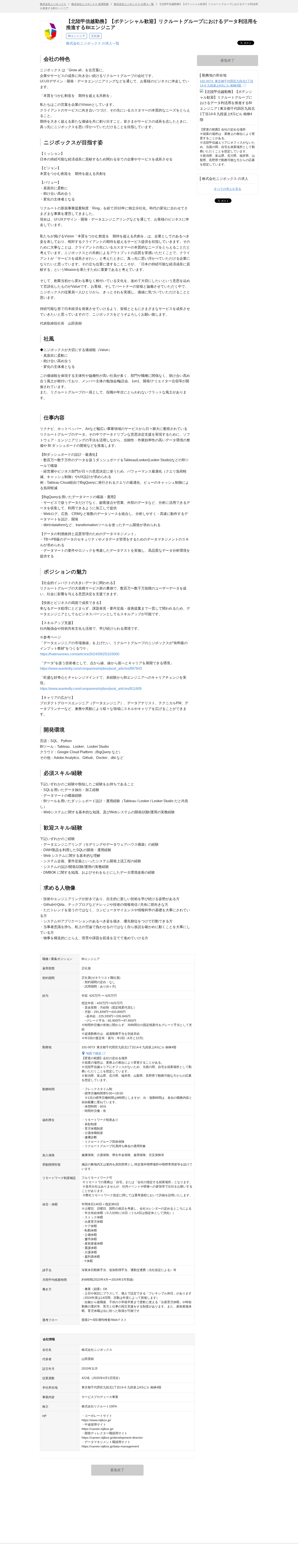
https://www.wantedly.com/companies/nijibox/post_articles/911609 (91, 688)
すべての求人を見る (227, 189)
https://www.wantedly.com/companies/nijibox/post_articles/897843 (91, 668)
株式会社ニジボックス (53, 4)
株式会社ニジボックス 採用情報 (90, 4)
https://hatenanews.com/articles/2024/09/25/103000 (79, 654)
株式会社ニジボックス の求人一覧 (134, 4)
